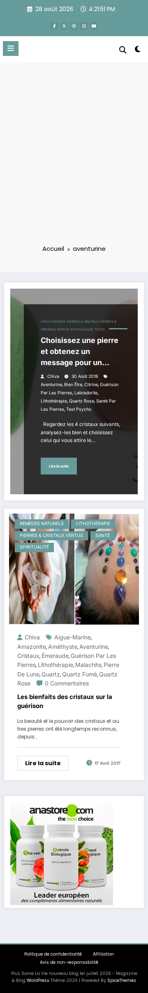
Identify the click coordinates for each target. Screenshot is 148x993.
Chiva (53, 376)
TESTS (100, 329)
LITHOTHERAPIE (53, 322)
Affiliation (103, 954)
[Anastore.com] (61, 852)
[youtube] (93, 26)
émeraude (55, 655)
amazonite (31, 646)
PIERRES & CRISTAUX (83, 322)
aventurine (51, 384)
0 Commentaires (67, 683)
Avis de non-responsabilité (69, 962)
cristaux (28, 655)
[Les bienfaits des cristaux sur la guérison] (74, 568)
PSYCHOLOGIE (82, 329)
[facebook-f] (54, 26)
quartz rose (81, 401)
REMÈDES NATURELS (42, 523)
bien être (73, 384)
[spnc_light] (138, 51)
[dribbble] (74, 26)
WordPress (38, 980)
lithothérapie (54, 401)
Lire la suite (59, 466)
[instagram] (84, 26)
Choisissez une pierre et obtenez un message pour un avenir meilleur (79, 352)
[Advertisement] (74, 159)
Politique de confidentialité (53, 954)
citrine (91, 384)
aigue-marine (72, 637)
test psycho (78, 409)
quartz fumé (79, 674)
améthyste (62, 646)
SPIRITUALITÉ (34, 547)
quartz (51, 674)
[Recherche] (123, 50)
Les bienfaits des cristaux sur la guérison (64, 701)
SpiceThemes (121, 980)
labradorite (85, 393)
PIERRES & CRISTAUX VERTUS (51, 535)
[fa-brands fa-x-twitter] (64, 26)
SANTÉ (102, 535)
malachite (88, 664)
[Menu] (10, 48)
